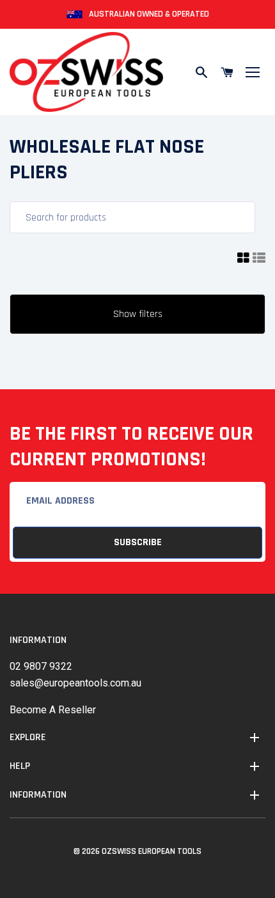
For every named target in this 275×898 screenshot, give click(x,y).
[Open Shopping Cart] (227, 72)
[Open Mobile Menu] (252, 72)
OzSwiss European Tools (151, 851)
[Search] (201, 72)
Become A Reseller (53, 710)
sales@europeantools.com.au (75, 683)
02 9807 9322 (41, 666)
